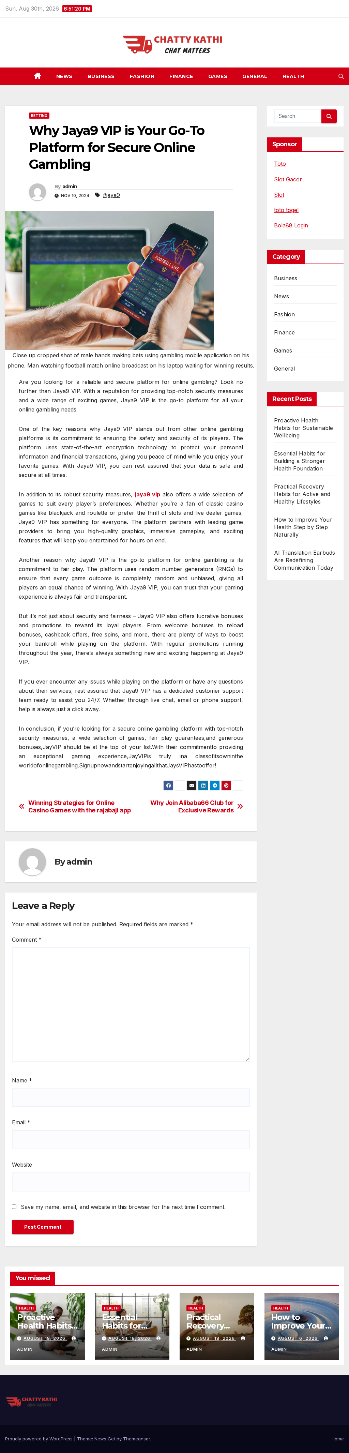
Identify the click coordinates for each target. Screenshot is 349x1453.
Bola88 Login (291, 225)
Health (293, 76)
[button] (341, 76)
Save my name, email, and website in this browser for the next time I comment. (123, 1206)
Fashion (142, 76)
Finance (181, 76)
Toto (280, 163)
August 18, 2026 (45, 1338)
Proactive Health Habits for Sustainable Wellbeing (303, 428)
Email (21, 1122)
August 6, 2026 (298, 1338)
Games (218, 76)
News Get (104, 1438)
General (255, 76)
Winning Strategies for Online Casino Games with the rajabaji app (79, 806)
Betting (39, 116)
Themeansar (136, 1438)
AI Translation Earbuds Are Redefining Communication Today (304, 560)
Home (338, 1438)
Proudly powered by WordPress (39, 1438)
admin (69, 186)
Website (22, 1164)
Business (101, 76)
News (64, 76)
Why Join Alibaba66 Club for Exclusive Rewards (191, 806)
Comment (27, 939)
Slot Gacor (288, 179)
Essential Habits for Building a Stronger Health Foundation (299, 461)
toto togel (286, 210)
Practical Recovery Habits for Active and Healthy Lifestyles (302, 494)
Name (22, 1080)
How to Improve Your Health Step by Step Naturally (303, 527)
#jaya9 (111, 195)
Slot (279, 194)
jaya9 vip (148, 494)
